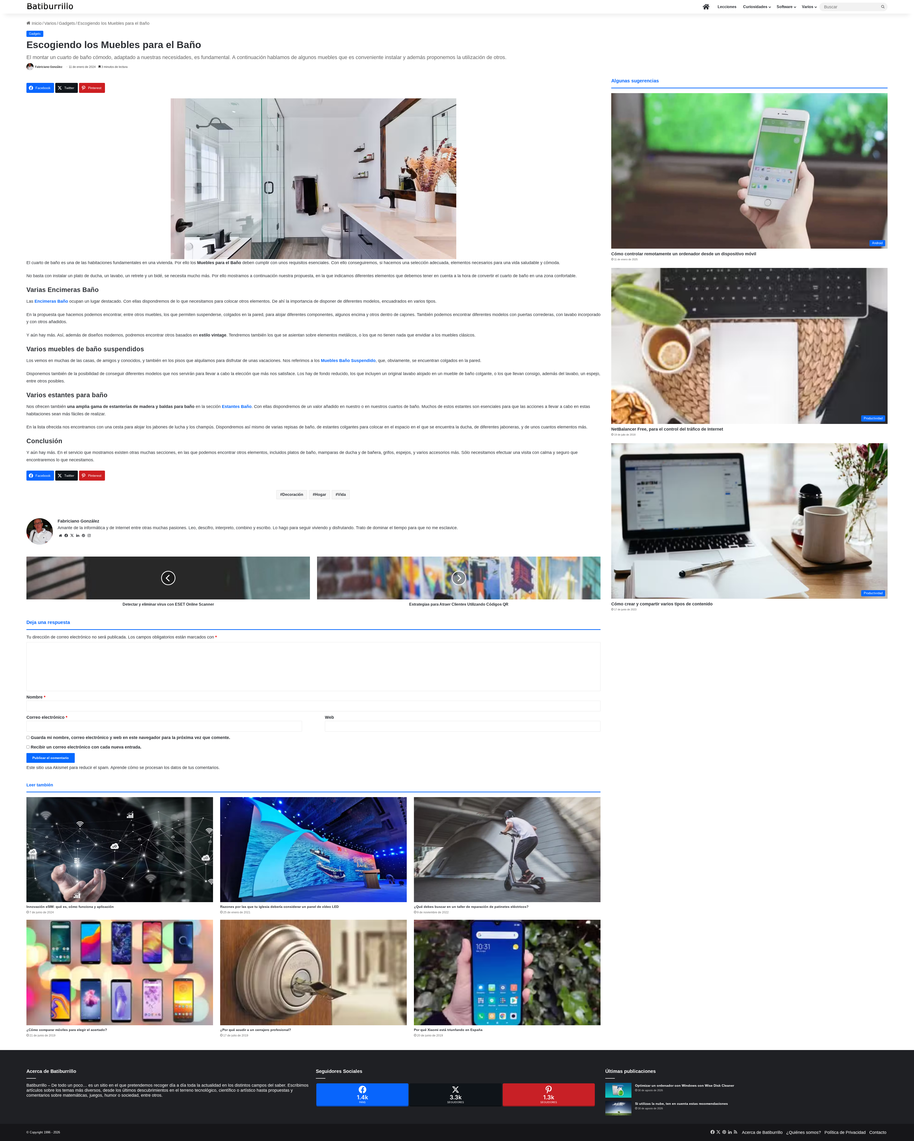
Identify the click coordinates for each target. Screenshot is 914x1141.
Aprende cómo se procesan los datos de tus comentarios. (165, 767)
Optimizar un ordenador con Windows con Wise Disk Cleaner (684, 1085)
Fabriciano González (48, 67)
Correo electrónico (46, 717)
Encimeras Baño (51, 301)
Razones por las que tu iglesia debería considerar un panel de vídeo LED (279, 907)
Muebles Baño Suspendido (348, 360)
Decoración (292, 495)
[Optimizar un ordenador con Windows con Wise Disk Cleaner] (618, 1090)
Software (785, 7)
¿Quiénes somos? (803, 1132)
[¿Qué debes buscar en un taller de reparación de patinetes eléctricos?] (507, 849)
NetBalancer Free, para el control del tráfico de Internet (667, 429)
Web (329, 717)
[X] (72, 535)
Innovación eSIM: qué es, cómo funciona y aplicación (70, 907)
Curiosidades (755, 7)
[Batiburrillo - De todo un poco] (50, 6)
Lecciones (727, 7)
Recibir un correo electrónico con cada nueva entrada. (86, 747)
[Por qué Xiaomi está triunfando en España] (507, 972)
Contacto (877, 1132)
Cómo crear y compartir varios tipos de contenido (662, 604)
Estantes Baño (237, 406)
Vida (342, 495)
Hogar (320, 495)
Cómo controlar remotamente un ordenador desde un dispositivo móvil (683, 253)
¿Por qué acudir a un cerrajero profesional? (255, 1030)
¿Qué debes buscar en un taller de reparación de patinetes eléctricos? (471, 907)
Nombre (35, 697)
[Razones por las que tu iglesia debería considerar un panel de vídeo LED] (313, 849)
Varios (807, 7)
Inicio (36, 23)
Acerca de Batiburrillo (762, 1132)
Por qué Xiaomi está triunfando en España (448, 1030)
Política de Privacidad (845, 1132)
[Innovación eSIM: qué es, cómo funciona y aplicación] (119, 849)
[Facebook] (362, 1094)
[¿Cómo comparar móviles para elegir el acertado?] (119, 972)
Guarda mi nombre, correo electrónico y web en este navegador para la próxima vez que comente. (130, 737)
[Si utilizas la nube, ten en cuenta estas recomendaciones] (618, 1108)
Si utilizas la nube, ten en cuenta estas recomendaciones (681, 1104)
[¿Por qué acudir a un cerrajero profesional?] (313, 972)
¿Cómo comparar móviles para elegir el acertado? (66, 1030)
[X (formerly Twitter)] (455, 1094)
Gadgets (67, 23)
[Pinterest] (549, 1094)
